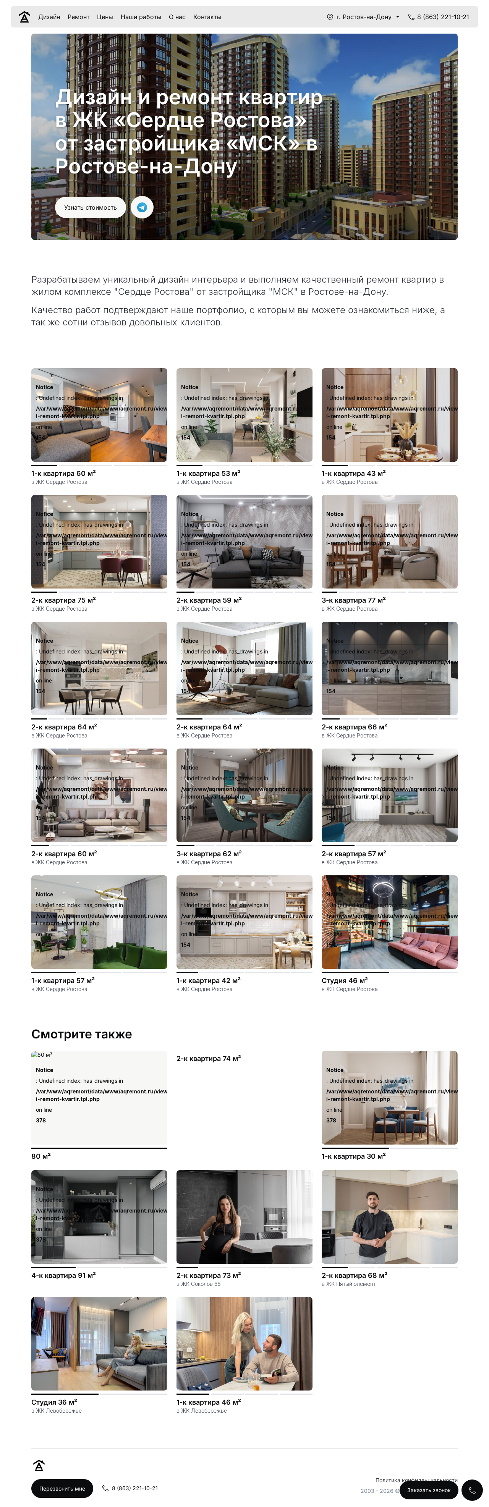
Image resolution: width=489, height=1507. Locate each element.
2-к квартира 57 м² (354, 854)
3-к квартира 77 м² (354, 600)
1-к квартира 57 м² (63, 981)
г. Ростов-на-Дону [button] (364, 17)
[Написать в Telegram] (142, 207)
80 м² (41, 1156)
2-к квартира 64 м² (64, 727)
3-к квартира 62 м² (209, 854)
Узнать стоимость (90, 207)
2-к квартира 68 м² (354, 1275)
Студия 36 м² (54, 1402)
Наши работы (141, 17)
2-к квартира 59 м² (209, 600)
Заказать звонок (429, 1490)
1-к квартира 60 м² (63, 473)
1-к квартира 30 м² (354, 1156)
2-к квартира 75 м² (63, 600)
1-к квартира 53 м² (208, 473)
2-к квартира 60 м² (64, 854)
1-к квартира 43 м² (354, 473)
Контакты (207, 17)
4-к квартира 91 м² (63, 1275)
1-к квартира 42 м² (208, 981)
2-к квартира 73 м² (208, 1275)
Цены (105, 17)
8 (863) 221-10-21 (443, 17)
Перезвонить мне (62, 1488)
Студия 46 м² (345, 981)
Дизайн (49, 17)
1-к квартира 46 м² (208, 1402)
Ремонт (78, 17)
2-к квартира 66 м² (354, 727)
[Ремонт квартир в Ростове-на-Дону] (24, 16)
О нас (177, 17)
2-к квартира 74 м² (208, 1058)
